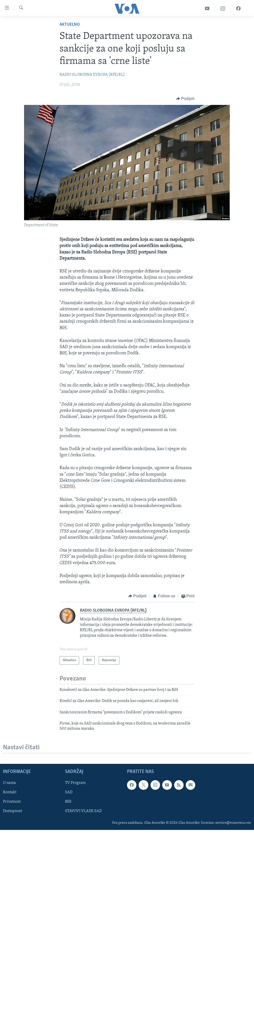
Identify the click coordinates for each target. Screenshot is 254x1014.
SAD (68, 792)
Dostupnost (12, 811)
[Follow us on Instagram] (155, 785)
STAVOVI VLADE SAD (83, 811)
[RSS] (179, 785)
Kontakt (9, 792)
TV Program (75, 783)
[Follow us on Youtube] (167, 785)
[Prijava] (190, 785)
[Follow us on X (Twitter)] (143, 785)
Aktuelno (70, 25)
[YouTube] (207, 8)
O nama (9, 783)
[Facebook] (238, 8)
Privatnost (12, 802)
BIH (68, 802)
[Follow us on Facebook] (131, 785)
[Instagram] (223, 8)
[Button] (185, 99)
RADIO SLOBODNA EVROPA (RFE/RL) (92, 75)
